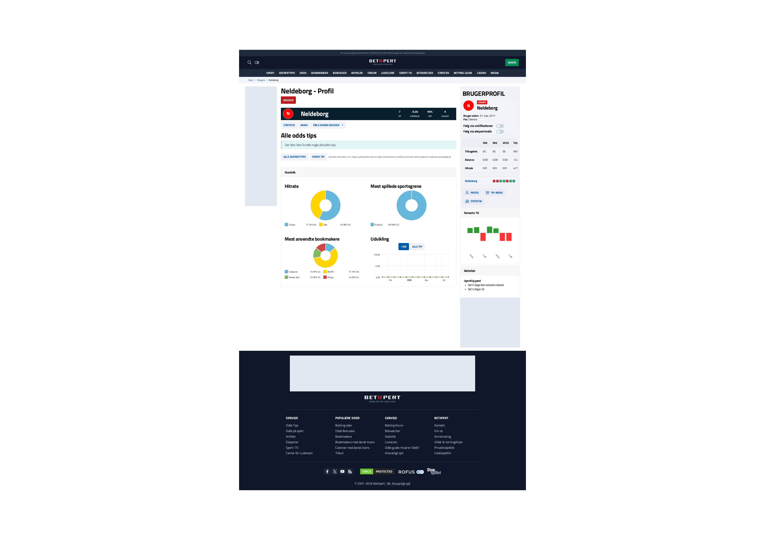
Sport (270, 73)
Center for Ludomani (299, 453)
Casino (481, 73)
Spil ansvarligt (350, 52)
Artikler (357, 73)
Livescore (387, 73)
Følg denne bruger (326, 125)
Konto (512, 62)
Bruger (288, 100)
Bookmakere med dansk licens (354, 442)
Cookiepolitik (442, 453)
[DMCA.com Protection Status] (377, 471)
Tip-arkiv (496, 192)
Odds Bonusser (345, 430)
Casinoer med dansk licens (352, 447)
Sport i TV (405, 73)
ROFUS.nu (376, 52)
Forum (372, 73)
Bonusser (339, 73)
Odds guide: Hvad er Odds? (402, 447)
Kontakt (439, 425)
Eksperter (292, 442)
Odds (303, 73)
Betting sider (343, 425)
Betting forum (394, 425)
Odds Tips (292, 425)
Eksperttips (287, 73)
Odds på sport (295, 430)
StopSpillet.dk (419, 52)
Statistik (443, 73)
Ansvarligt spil (394, 453)
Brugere (261, 80)
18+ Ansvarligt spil (398, 483)
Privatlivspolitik (444, 447)
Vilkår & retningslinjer (448, 442)
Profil (474, 192)
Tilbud (339, 453)
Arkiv (304, 125)
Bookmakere (319, 73)
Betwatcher (425, 73)
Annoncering (442, 436)
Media (495, 73)
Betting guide (463, 73)
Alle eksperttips (294, 157)
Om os (438, 430)
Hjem (250, 80)
